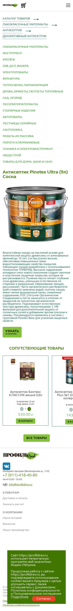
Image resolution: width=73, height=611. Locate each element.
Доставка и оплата (15, 498)
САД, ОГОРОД (12, 98)
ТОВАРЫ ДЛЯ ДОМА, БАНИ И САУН (27, 162)
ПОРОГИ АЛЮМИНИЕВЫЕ (21, 142)
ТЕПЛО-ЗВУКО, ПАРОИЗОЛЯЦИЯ (25, 85)
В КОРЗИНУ (25, 421)
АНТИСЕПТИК (12, 30)
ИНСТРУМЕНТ (12, 53)
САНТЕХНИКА (12, 130)
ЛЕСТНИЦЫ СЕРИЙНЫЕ (19, 123)
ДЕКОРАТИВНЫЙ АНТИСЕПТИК (25, 36)
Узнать (12, 332)
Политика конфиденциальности (21, 605)
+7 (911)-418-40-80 (20, 475)
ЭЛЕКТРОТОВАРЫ (15, 72)
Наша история (12, 518)
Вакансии (9, 524)
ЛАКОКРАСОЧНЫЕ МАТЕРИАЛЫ (25, 24)
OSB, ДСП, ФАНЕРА (16, 66)
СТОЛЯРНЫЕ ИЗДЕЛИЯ (19, 110)
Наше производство (16, 530)
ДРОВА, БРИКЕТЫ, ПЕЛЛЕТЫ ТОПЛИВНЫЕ (33, 91)
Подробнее (20, 597)
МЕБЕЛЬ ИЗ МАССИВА (18, 136)
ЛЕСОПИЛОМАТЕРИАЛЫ (20, 104)
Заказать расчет (13, 504)
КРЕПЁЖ (9, 59)
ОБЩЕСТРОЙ (12, 155)
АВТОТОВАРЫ (12, 117)
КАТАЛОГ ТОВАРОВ (16, 18)
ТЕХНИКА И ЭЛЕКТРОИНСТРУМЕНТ (28, 149)
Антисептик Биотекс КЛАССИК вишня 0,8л (25, 393)
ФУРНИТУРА (11, 79)
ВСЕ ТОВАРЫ (36, 438)
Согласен (43, 598)
